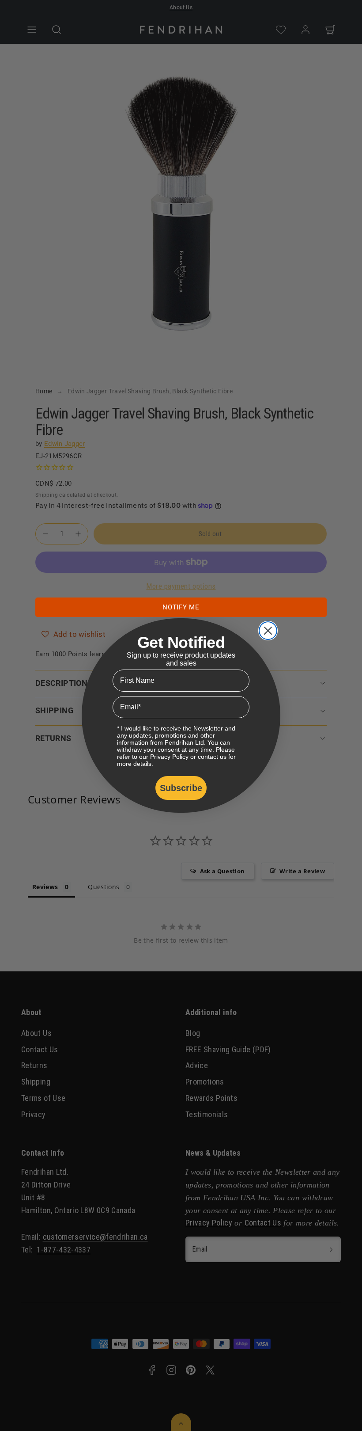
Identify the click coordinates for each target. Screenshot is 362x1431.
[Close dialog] (268, 630)
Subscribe (181, 788)
